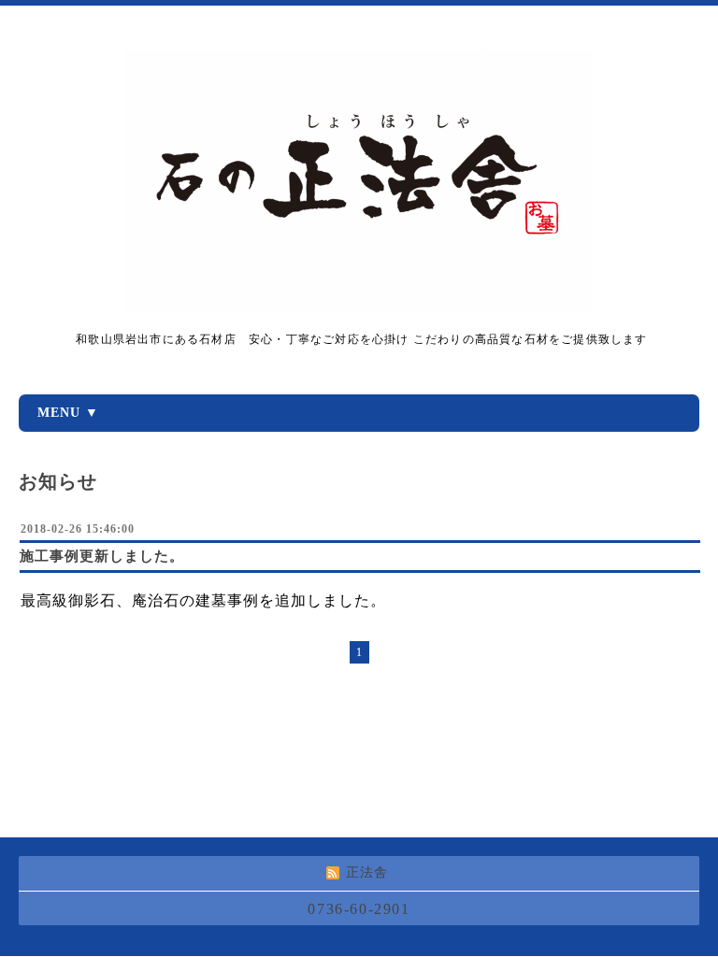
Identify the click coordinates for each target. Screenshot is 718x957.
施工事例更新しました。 (102, 556)
